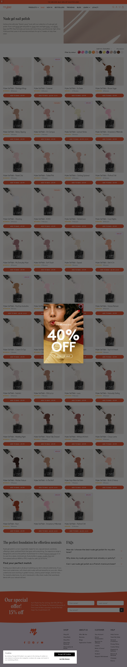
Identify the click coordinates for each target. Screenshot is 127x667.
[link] (63, 333)
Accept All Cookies (64, 654)
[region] (40, 657)
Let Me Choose (65, 659)
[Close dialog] (81, 306)
